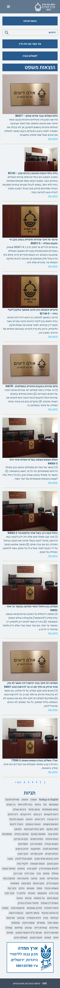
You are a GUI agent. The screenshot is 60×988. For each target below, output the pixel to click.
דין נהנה (37, 814)
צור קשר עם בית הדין (30, 44)
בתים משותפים (50, 809)
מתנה (39, 888)
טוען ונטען (52, 864)
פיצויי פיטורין (51, 908)
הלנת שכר (53, 834)
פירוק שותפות (34, 908)
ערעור (19, 898)
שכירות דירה (40, 928)
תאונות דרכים (51, 933)
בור (45, 804)
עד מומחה (39, 898)
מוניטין (21, 869)
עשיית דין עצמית (49, 903)
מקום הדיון (52, 883)
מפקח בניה (9, 878)
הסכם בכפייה (21, 834)
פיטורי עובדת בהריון (28, 903)
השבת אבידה (51, 844)
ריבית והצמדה (34, 918)
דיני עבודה (52, 819)
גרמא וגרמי (34, 809)
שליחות (19, 928)
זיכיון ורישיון (22, 849)
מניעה (34, 878)
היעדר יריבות (16, 824)
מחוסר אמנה (8, 869)
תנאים (47, 938)
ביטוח (38, 804)
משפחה (15, 883)
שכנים (28, 928)
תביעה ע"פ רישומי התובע (29, 933)
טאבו (10, 859)
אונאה (25, 800)
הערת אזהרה (51, 839)
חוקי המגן (23, 854)
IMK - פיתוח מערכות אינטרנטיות (30, 983)
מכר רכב (17, 873)
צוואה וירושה (32, 913)
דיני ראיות (40, 819)
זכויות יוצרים (51, 854)
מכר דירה (29, 873)
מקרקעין (26, 883)
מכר (38, 873)
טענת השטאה (37, 864)
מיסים (46, 873)
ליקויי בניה (22, 864)
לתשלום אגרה (30, 56)
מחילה (55, 873)
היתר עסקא (52, 829)
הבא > (18, 782)
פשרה (5, 908)
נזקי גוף (12, 888)
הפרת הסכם (36, 839)
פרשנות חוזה (17, 908)
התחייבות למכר (50, 849)
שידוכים (53, 928)
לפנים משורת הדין (48, 869)
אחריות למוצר (12, 800)
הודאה (29, 819)
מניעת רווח (22, 878)
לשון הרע (32, 869)
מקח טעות (38, 883)
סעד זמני (9, 893)
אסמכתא (53, 804)
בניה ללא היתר (25, 804)
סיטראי (31, 893)
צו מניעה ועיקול (50, 913)
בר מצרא (10, 804)
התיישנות (35, 849)
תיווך (55, 938)
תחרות (10, 933)
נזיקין (21, 888)
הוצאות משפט (50, 824)
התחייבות (23, 844)
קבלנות (54, 918)
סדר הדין (53, 893)
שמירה (8, 928)
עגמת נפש (52, 898)
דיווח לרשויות (51, 814)
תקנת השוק (36, 938)
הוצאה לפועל (16, 819)
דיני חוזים (13, 814)
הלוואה (18, 829)
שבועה (20, 918)
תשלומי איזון (20, 938)
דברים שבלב (19, 809)
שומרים (41, 923)
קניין (45, 918)
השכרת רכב (36, 844)
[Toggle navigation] (8, 6)
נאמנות (30, 888)
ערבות (28, 898)
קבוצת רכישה (16, 913)
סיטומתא (42, 893)
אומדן (33, 800)
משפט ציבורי (51, 888)
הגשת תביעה (30, 21)
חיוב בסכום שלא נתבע (46, 859)
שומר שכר (52, 923)
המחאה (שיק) (38, 834)
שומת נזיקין (28, 923)
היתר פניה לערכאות (34, 829)
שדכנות (11, 918)
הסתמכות (7, 834)
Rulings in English (48, 800)
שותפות (16, 923)
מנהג (42, 878)
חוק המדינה (36, 854)
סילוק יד (21, 893)
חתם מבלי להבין (23, 859)
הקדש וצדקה (21, 839)
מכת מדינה (52, 878)
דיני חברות (25, 814)
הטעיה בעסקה (33, 824)
